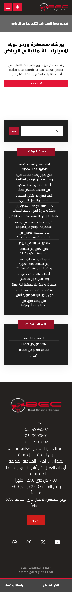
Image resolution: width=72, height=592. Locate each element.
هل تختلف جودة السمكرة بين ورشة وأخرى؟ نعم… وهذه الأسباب (34, 208)
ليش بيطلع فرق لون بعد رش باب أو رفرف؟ (34, 303)
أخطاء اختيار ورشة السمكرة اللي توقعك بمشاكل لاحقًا (34, 187)
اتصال (34, 355)
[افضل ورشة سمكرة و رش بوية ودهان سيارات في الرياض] (54, 7)
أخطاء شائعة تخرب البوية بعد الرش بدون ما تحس (34, 276)
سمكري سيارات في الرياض (34, 242)
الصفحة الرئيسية (34, 338)
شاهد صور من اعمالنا (34, 343)
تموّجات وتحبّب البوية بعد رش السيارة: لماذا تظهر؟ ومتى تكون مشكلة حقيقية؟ (34, 264)
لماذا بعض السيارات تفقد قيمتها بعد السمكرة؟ (34, 166)
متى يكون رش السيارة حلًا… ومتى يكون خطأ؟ (34, 251)
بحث (14, 131)
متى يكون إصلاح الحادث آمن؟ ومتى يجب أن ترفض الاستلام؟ (34, 177)
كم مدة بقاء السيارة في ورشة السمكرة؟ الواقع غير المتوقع (34, 224)
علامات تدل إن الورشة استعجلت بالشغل (34, 216)
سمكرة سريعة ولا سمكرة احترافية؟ (34, 284)
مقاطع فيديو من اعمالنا (34, 349)
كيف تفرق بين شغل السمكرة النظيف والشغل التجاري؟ (34, 198)
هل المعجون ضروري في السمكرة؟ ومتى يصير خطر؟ (34, 235)
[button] (8, 7)
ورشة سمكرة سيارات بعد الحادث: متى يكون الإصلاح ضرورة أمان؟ (34, 292)
